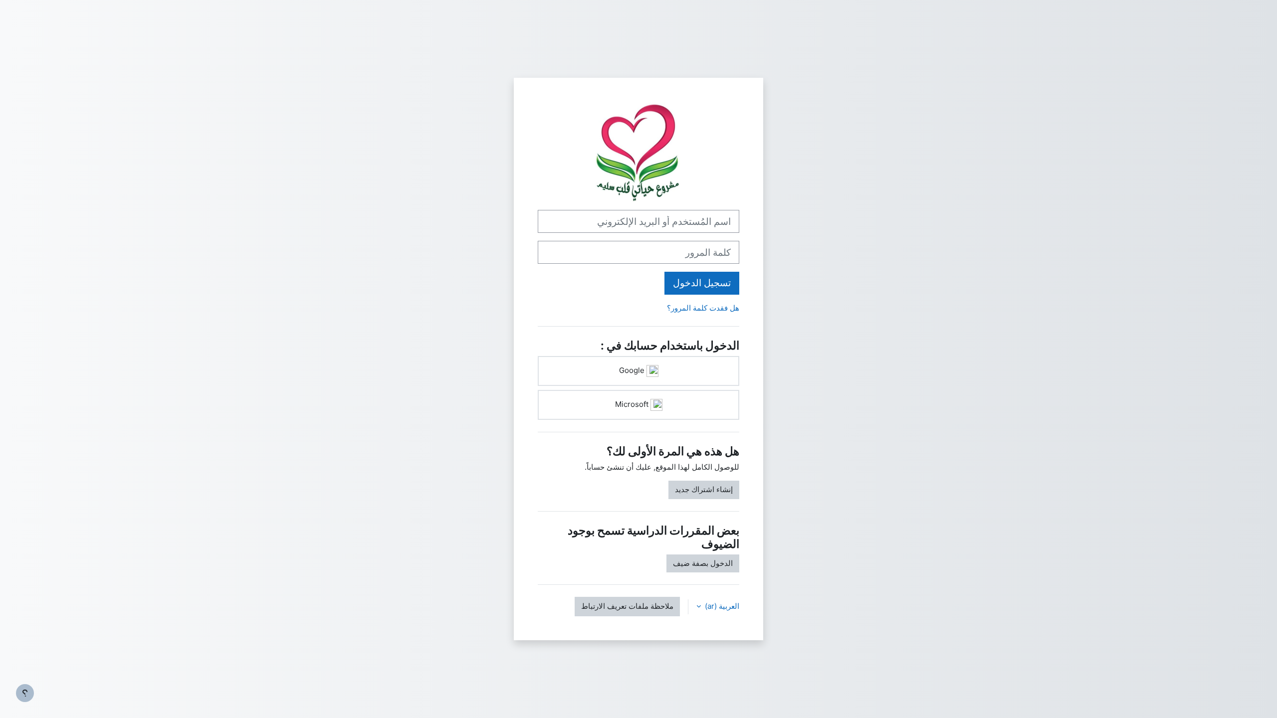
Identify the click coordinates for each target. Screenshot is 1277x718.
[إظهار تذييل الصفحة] (25, 693)
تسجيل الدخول (702, 283)
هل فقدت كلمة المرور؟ (703, 308)
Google (632, 370)
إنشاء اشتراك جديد (704, 489)
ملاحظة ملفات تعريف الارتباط (627, 606)
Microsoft (632, 404)
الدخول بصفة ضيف (703, 563)
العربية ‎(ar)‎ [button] (721, 606)
